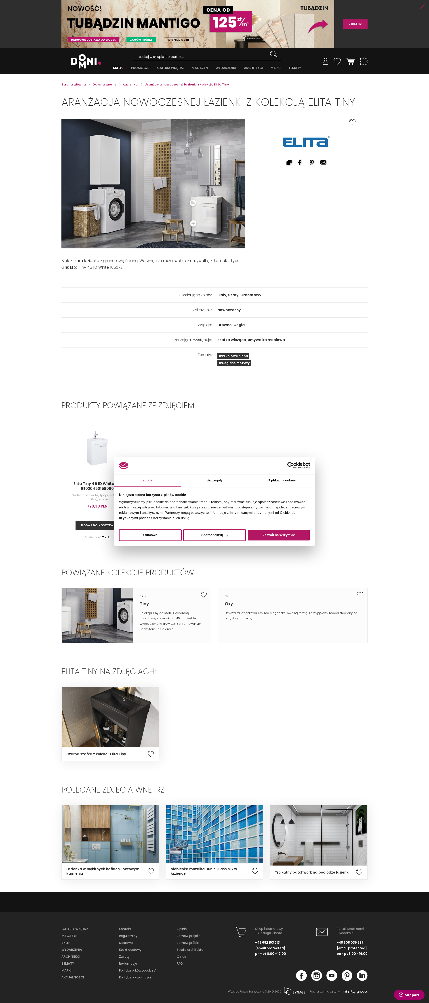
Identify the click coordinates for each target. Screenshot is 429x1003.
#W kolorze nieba (233, 356)
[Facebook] (301, 979)
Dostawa (126, 943)
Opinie (182, 929)
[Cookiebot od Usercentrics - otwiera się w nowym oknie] (290, 465)
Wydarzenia (71, 949)
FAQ (180, 963)
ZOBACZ (355, 24)
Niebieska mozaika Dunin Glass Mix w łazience (204, 871)
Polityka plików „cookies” (137, 970)
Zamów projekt (188, 936)
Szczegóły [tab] (214, 480)
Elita (143, 596)
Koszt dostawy (130, 949)
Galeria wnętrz (74, 929)
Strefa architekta (190, 949)
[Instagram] (316, 979)
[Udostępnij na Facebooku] (300, 162)
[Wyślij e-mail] (323, 162)
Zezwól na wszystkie (279, 535)
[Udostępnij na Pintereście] (312, 162)
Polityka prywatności (135, 977)
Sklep (66, 943)
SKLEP (117, 68)
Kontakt (125, 929)
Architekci (70, 956)
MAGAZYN (200, 68)
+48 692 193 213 (267, 942)
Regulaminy (128, 936)
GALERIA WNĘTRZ (170, 68)
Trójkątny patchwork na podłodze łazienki (312, 872)
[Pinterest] (347, 979)
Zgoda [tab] (148, 480)
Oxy (229, 604)
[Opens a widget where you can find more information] (409, 995)
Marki (66, 970)
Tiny (144, 604)
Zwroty (124, 956)
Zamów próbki (188, 943)
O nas (181, 956)
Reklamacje (128, 963)
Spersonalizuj (212, 535)
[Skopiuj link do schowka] (288, 162)
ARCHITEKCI (253, 68)
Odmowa (150, 535)
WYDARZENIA (226, 68)
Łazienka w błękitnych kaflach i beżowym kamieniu (102, 871)
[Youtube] (331, 979)
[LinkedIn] (362, 979)
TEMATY (294, 68)
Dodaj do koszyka (97, 525)
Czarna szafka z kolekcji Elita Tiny (96, 754)
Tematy (67, 963)
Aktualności (72, 977)
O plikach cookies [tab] (281, 480)
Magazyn (69, 936)
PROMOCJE (140, 68)
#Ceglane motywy (234, 363)
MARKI (276, 68)
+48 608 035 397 (350, 942)
